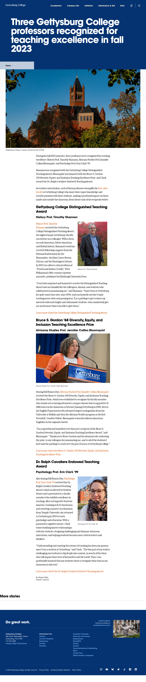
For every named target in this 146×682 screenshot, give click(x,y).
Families (42, 646)
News (8, 65)
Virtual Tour (78, 653)
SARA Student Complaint (83, 655)
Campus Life (73, 6)
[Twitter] (118, 669)
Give (122, 6)
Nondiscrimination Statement (60, 670)
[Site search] (139, 5)
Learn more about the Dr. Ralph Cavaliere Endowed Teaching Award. (70, 571)
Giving (75, 643)
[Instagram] (101, 669)
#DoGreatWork (104, 621)
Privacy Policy (44, 670)
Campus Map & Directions (16, 643)
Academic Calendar (81, 634)
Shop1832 (77, 641)
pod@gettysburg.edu (101, 625)
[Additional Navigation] (131, 5)
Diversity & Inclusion (81, 636)
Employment (78, 639)
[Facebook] (130, 669)
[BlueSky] (112, 669)
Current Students (46, 639)
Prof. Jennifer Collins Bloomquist (92, 392)
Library (76, 646)
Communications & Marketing (85, 648)
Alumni (42, 636)
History (39, 223)
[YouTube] (107, 669)
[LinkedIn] (136, 669)
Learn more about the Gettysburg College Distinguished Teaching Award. (72, 312)
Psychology (69, 478)
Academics (56, 6)
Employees (43, 641)
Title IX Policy (76, 670)
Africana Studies (68, 392)
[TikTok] (124, 669)
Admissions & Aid (106, 6)
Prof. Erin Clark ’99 (45, 482)
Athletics (88, 6)
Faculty (42, 643)
